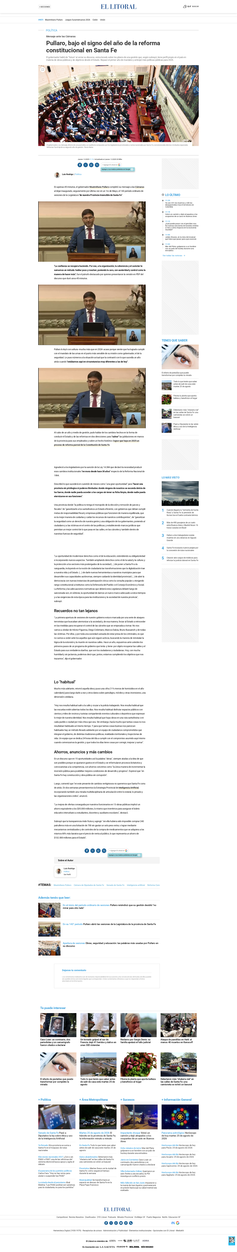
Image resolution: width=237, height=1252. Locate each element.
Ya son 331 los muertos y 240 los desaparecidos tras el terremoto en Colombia (179, 203)
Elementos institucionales (140, 1230)
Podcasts (112, 1217)
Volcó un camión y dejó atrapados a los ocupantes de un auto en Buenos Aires (181, 214)
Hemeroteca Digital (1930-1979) (67, 1230)
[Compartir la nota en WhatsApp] (91, 165)
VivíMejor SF (139, 1217)
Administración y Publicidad (115, 1230)
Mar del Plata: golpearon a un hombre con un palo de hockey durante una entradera (180, 247)
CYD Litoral (102, 1217)
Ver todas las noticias (172, 255)
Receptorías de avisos (92, 1230)
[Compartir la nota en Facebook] (80, 165)
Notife (164, 1217)
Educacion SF (174, 1217)
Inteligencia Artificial (129, 787)
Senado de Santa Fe (115, 885)
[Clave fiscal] (231, 1244)
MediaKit (180, 1230)
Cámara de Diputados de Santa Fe (89, 885)
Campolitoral (62, 1217)
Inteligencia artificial (136, 885)
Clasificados (90, 1217)
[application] (92, 231)
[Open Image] (42, 69)
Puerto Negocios (154, 1217)
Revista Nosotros (76, 1217)
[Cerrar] (132, 169)
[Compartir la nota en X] (85, 165)
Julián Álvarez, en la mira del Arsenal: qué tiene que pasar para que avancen (181, 237)
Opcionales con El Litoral (164, 1230)
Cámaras (139, 187)
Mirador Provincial (125, 1217)
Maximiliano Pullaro (99, 187)
